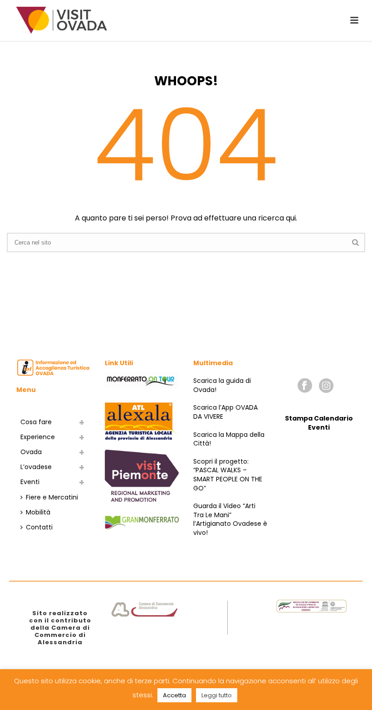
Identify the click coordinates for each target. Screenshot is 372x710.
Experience (37, 436)
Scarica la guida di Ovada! (222, 385)
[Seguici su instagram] (326, 386)
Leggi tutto (216, 695)
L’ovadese (36, 466)
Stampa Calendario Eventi (319, 423)
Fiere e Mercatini (52, 497)
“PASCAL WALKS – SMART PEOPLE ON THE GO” (227, 478)
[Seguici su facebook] (305, 386)
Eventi (29, 481)
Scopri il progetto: (221, 461)
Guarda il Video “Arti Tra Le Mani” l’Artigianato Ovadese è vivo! (230, 519)
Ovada (31, 451)
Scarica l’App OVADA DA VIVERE (225, 412)
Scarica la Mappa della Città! (228, 439)
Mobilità (38, 512)
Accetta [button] (174, 695)
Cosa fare (36, 421)
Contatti (39, 527)
